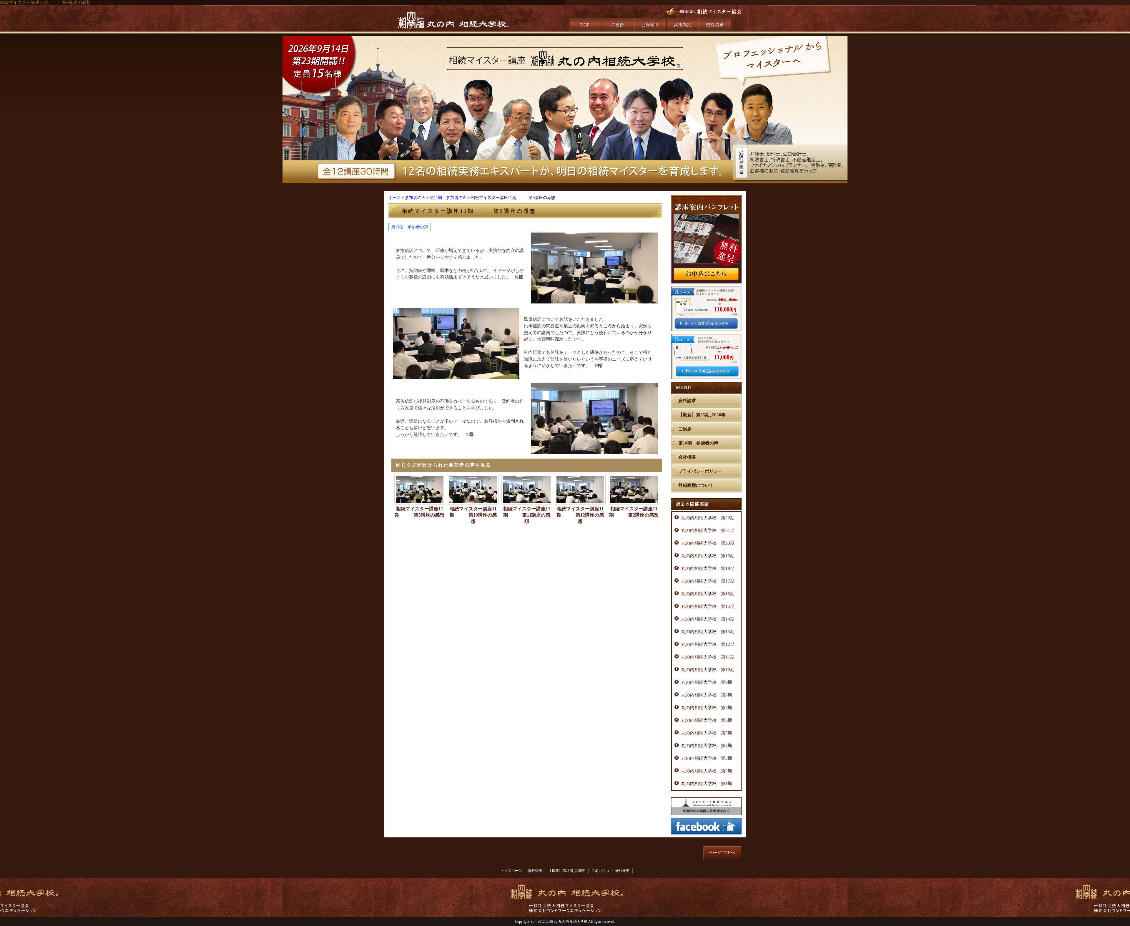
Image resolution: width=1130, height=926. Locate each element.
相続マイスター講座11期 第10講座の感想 (473, 515)
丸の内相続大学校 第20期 (707, 543)
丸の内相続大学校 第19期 (707, 555)
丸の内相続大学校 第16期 (707, 593)
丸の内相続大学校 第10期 (707, 669)
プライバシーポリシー (700, 471)
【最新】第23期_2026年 (702, 414)
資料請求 (687, 400)
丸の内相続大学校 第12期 (707, 644)
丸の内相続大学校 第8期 (706, 695)
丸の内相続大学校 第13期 (707, 631)
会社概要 (687, 457)
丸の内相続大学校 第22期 (707, 517)
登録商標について (696, 485)
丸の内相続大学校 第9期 (706, 682)
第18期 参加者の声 (698, 443)
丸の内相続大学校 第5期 (706, 733)
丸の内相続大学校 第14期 (707, 619)
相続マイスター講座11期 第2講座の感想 (634, 511)
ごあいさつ (600, 871)
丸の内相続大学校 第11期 (707, 657)
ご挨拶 (685, 429)
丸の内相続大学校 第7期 (706, 707)
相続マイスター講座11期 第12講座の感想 (580, 515)
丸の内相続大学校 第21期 (707, 530)
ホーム (394, 197)
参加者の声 (415, 197)
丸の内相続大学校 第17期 (707, 581)
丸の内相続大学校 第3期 (706, 758)
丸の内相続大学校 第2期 (706, 771)
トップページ (511, 871)
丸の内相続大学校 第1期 (706, 783)
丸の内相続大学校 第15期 (707, 606)
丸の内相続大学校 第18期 (707, 568)
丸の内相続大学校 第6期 (706, 720)
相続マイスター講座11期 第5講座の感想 (419, 511)
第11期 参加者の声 (448, 197)
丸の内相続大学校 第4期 (706, 745)
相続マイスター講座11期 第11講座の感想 (526, 515)
